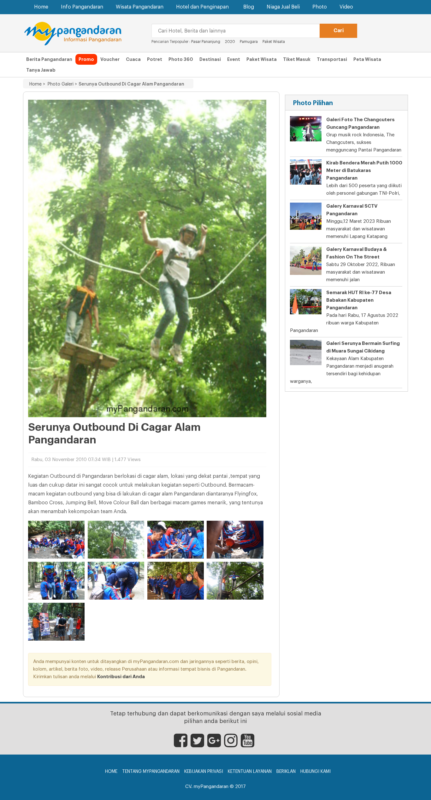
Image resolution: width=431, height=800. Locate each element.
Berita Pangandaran (49, 59)
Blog (248, 6)
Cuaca (133, 59)
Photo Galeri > (61, 84)
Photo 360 (180, 59)
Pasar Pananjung (205, 42)
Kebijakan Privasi (203, 771)
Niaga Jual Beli (283, 6)
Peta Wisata (367, 59)
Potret (154, 59)
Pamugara (249, 42)
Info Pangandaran (82, 6)
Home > (37, 84)
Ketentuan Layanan (250, 771)
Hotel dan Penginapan (202, 6)
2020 (230, 42)
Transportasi (332, 59)
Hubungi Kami (315, 771)
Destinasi (210, 59)
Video (346, 6)
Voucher (110, 59)
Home (41, 6)
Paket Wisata (274, 42)
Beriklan (286, 771)
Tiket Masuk (296, 59)
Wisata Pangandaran (139, 6)
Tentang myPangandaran (151, 771)
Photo (319, 6)
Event (233, 59)
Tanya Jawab (41, 70)
